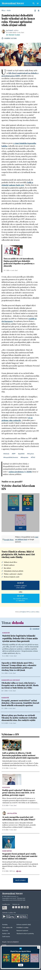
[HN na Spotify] (25, 907)
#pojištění (21, 453)
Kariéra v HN (6, 933)
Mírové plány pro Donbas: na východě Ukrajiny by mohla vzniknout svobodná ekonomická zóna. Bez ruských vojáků (19, 718)
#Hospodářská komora (10, 457)
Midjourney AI (33, 64)
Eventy (4, 945)
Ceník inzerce (6, 936)
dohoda (18, 623)
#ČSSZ (33, 457)
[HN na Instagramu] (19, 907)
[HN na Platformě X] (13, 907)
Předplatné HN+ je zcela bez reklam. (30, 611)
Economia (5, 930)
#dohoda (6, 453)
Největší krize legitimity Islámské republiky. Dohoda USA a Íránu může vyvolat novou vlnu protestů (20, 638)
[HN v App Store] (22, 916)
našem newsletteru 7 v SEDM (20, 472)
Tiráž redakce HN (7, 927)
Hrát (13, 508)
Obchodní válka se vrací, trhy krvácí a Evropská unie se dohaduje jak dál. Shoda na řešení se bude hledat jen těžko (20, 685)
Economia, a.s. (14, 896)
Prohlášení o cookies (22, 927)
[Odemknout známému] (38, 11)
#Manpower (24, 457)
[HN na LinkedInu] (22, 907)
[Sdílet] (35, 11)
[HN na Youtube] (28, 907)
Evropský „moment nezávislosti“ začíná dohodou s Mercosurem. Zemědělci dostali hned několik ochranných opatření (20, 703)
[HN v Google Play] (8, 916)
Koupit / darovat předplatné (10, 942)
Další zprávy (20, 880)
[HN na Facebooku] (16, 907)
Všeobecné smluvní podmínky (25, 933)
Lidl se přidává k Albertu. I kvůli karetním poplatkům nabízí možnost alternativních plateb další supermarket (20, 755)
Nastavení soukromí (22, 930)
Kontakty (5, 924)
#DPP (13, 453)
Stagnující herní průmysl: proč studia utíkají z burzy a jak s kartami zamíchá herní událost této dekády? (19, 856)
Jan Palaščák (12, 813)
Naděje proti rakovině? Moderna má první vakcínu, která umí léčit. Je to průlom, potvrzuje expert (18, 793)
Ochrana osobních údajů (23, 924)
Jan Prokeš (9, 30)
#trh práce (30, 453)
